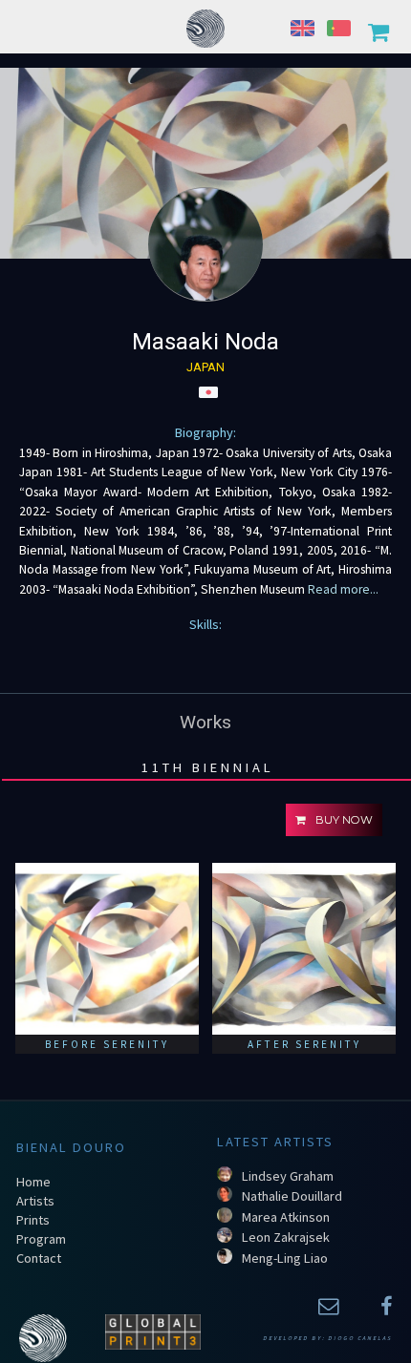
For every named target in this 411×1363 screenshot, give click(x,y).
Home (33, 1181)
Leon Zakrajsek (286, 1237)
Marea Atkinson (286, 1217)
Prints (33, 1219)
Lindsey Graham (288, 1176)
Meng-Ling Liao (285, 1258)
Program (41, 1239)
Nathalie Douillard (292, 1196)
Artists (35, 1200)
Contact (38, 1258)
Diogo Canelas (360, 1338)
